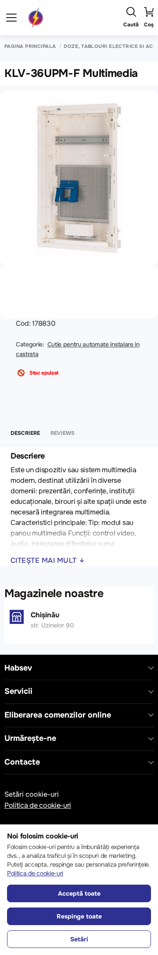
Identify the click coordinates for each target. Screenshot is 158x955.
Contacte (22, 762)
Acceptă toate (79, 893)
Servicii (18, 691)
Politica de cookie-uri (37, 805)
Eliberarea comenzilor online (57, 715)
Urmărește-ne (30, 738)
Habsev (18, 668)
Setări (79, 939)
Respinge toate (79, 916)
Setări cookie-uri (31, 794)
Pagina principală (30, 46)
